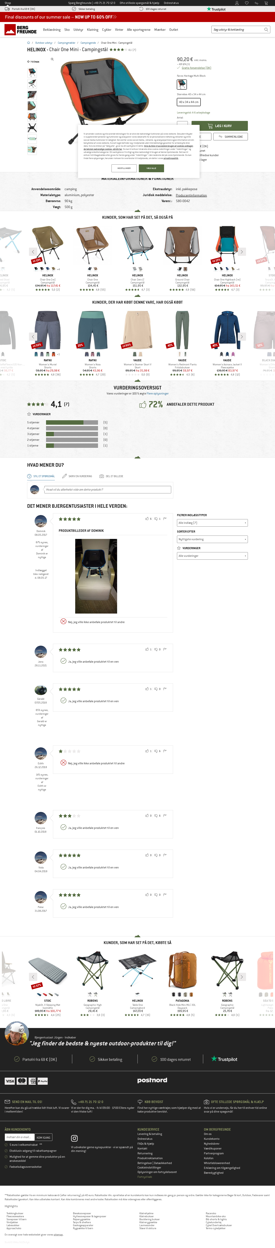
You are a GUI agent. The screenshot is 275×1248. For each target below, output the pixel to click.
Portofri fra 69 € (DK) (23, 9)
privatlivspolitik (171, 158)
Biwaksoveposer (82, 1213)
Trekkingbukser (15, 1213)
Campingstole (88, 42)
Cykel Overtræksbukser (219, 1225)
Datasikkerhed (163, 1163)
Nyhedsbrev (211, 1144)
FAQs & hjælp (146, 1144)
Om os (208, 1134)
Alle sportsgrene (139, 29)
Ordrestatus (145, 1139)
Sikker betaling (87, 9)
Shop (8, 3)
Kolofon (208, 1158)
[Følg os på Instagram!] (77, 1139)
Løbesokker (13, 1225)
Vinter (119, 29)
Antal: (180, 117)
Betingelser (145, 1163)
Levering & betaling (150, 1134)
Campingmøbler (66, 42)
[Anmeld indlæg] (164, 519)
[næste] (242, 252)
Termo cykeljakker (216, 1228)
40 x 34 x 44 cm (188, 102)
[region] (139, 151)
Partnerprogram (214, 1153)
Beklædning (52, 29)
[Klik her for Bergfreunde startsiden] (21, 29)
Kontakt (142, 1148)
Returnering (145, 1153)
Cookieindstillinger (149, 1167)
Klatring (92, 29)
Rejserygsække (81, 1219)
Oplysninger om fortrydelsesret (157, 1172)
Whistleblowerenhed (217, 1163)
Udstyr (78, 29)
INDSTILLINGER (124, 168)
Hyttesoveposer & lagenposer (89, 1216)
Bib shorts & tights (216, 1219)
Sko (67, 29)
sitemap (58, 1234)
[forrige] (33, 252)
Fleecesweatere (15, 1216)
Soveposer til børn (17, 1219)
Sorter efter (186, 531)
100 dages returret (156, 9)
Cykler (106, 29)
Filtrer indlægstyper (192, 515)
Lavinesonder (147, 1225)
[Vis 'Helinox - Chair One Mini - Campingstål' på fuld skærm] (52, 59)
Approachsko (14, 1228)
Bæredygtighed (214, 1173)
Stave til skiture (147, 1228)
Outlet (173, 29)
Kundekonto (211, 1139)
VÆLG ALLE (151, 168)
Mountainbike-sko (216, 1216)
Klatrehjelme (146, 1213)
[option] (106, 112)
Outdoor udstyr (44, 42)
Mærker (160, 29)
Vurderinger (191, 548)
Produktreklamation (150, 1158)
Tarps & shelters (82, 1222)
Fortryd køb (145, 1177)
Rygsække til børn (83, 1228)
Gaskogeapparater (83, 1225)
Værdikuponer (212, 1148)
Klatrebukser (146, 1216)
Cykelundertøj (213, 1222)
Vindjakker (12, 1222)
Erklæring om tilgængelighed (222, 1168)
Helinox (36, 49)
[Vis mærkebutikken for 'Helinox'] (33, 61)
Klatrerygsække (148, 1222)
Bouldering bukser (149, 1219)
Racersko (211, 1213)
